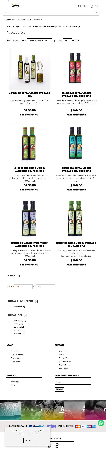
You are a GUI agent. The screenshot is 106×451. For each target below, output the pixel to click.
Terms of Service (65, 358)
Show (60, 41)
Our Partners (15, 362)
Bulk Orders (63, 369)
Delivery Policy (65, 362)
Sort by (23, 41)
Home (19, 20)
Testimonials (15, 358)
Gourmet (25, 20)
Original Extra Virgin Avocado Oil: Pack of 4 (76, 244)
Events (13, 385)
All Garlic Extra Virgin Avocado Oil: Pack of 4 (76, 94)
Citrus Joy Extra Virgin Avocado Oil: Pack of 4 (76, 169)
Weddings (15, 382)
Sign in (82, 6)
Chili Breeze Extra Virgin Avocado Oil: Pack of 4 (29, 169)
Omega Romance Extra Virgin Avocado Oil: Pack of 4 (30, 244)
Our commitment (17, 355)
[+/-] (54, 41)
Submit (59, 389)
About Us (14, 351)
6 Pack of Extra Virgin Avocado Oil (29, 94)
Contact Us (63, 351)
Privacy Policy (64, 365)
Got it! (28, 440)
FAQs (61, 355)
